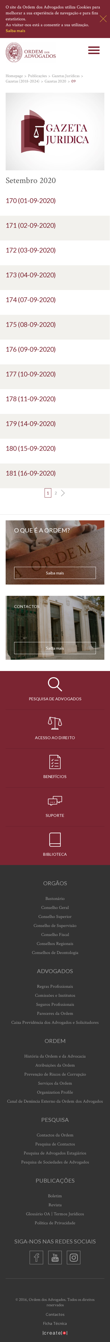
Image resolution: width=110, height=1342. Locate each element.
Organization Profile (55, 1092)
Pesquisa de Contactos (55, 1144)
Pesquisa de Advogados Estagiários (55, 1153)
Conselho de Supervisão (55, 926)
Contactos (55, 1314)
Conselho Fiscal (55, 935)
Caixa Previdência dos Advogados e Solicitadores (55, 1023)
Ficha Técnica (55, 1323)
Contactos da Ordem (55, 1135)
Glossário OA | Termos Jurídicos (55, 1214)
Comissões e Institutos (55, 995)
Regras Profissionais (55, 986)
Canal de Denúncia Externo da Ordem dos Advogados (55, 1101)
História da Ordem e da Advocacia (55, 1056)
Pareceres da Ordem (55, 1013)
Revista (55, 1205)
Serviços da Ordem (55, 1083)
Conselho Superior (55, 917)
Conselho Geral (55, 908)
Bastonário (55, 899)
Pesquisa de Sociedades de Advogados (55, 1162)
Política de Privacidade (55, 1223)
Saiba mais (15, 30)
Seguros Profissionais (55, 1004)
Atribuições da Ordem (55, 1065)
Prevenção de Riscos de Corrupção (55, 1074)
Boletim (55, 1196)
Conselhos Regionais (55, 944)
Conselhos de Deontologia (55, 953)
